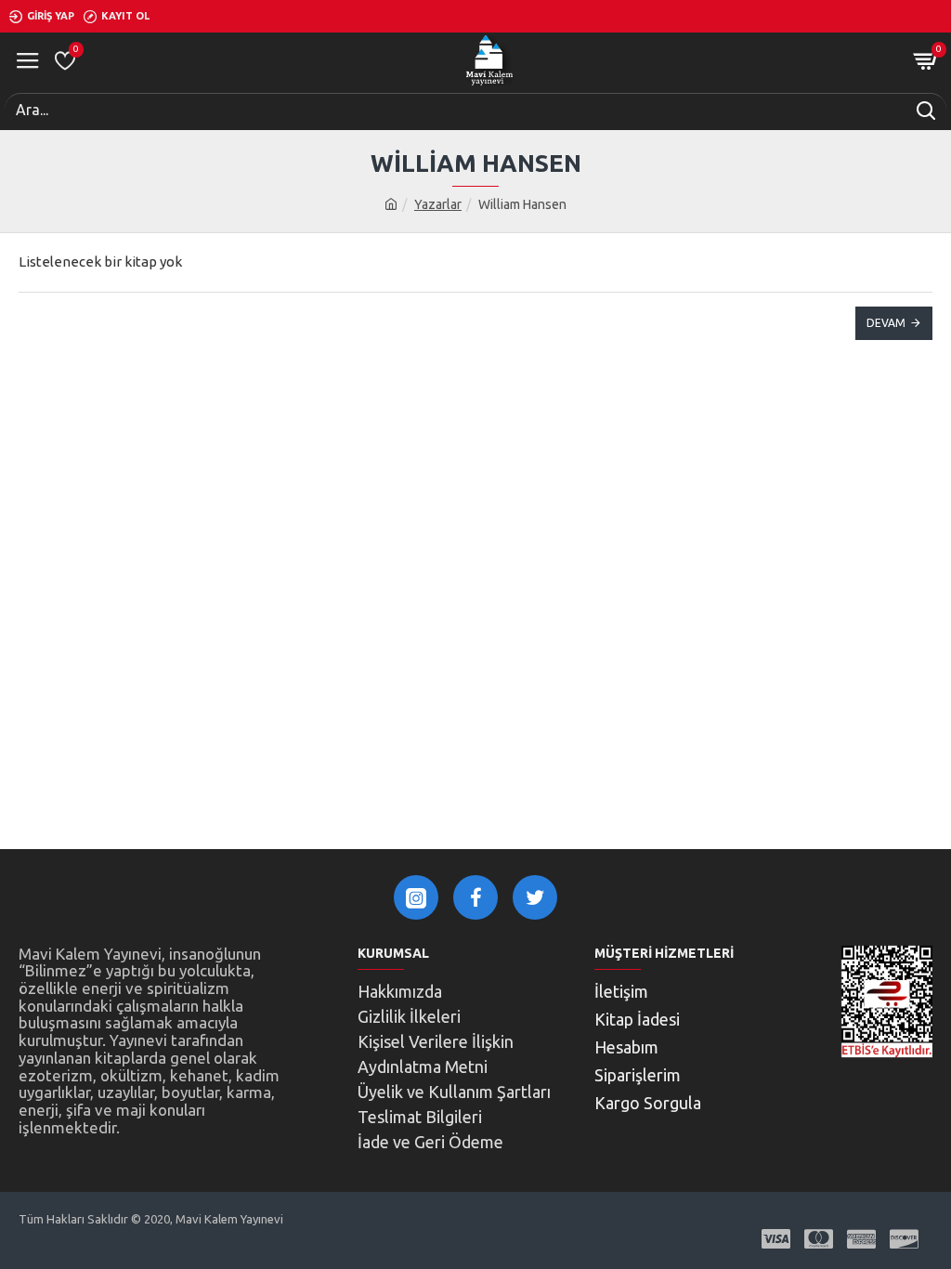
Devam (885, 323)
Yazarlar (438, 204)
